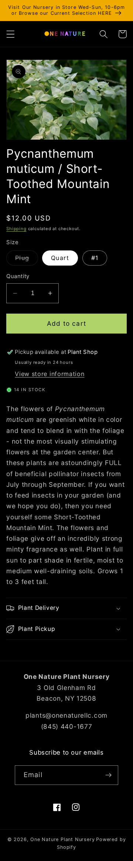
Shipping (16, 228)
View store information (49, 373)
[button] (10, 34)
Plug (26, 260)
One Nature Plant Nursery (62, 839)
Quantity (18, 276)
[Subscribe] (108, 775)
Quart (60, 258)
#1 (94, 258)
